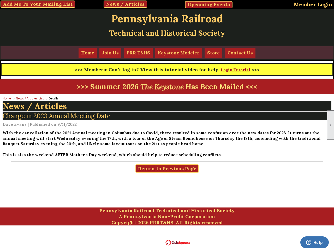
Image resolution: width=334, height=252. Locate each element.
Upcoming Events (209, 5)
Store (213, 53)
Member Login (313, 4)
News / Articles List (30, 98)
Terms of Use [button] (212, 235)
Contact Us (240, 53)
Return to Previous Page (167, 169)
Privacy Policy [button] (244, 235)
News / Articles (125, 4)
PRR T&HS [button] (138, 53)
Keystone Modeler (178, 53)
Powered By (153, 242)
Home (87, 53)
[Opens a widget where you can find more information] (314, 242)
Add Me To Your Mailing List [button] (38, 4)
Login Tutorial (235, 69)
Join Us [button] (110, 53)
